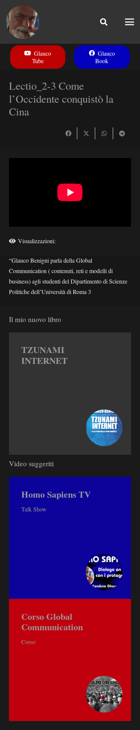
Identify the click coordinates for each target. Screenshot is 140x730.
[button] (104, 22)
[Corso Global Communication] (70, 660)
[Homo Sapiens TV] (70, 538)
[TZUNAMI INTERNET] (70, 393)
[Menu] (129, 22)
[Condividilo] (68, 133)
